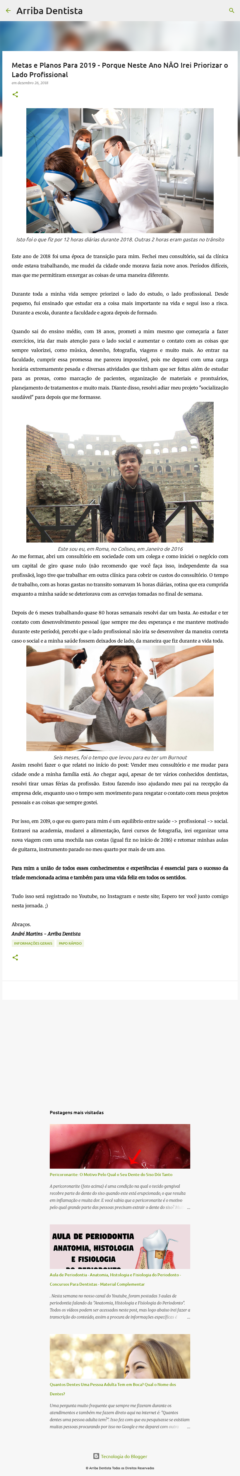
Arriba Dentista (49, 10)
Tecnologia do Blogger (123, 1456)
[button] (15, 95)
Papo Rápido (70, 943)
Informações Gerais (33, 943)
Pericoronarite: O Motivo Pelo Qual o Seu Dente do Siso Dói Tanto (111, 1174)
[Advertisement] (120, 1050)
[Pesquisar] (91, 11)
